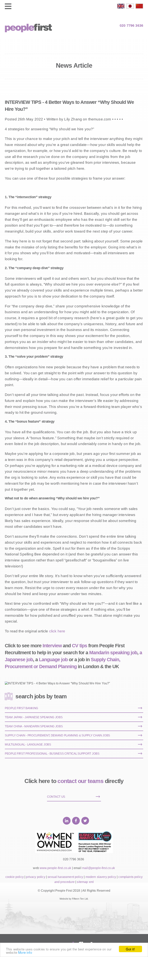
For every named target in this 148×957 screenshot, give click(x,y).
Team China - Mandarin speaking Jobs (34, 726)
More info (25, 952)
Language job (53, 659)
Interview (52, 645)
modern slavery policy (101, 877)
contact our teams (80, 781)
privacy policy (35, 877)
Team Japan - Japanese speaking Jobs (34, 717)
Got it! (130, 949)
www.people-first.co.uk (55, 868)
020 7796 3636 (131, 25)
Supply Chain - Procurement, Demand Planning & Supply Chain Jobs (57, 735)
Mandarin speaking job (113, 652)
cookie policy (14, 877)
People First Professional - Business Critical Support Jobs (52, 753)
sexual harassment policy (65, 877)
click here (57, 631)
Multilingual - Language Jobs (28, 744)
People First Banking (21, 708)
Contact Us (56, 796)
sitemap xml (85, 882)
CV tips (79, 645)
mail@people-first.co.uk (98, 868)
